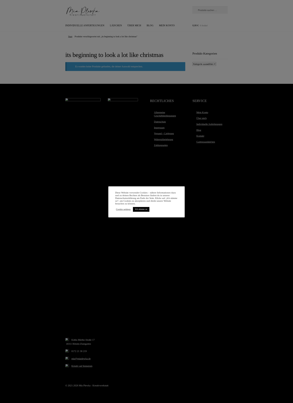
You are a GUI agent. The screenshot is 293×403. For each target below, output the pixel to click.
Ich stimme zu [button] (141, 209)
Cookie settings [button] (123, 209)
